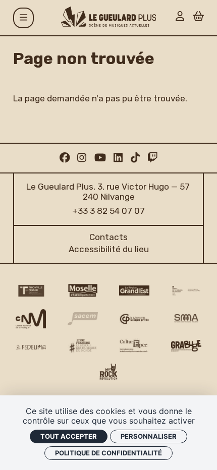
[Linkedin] (118, 158)
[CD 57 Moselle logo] (83, 290)
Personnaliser (149, 436)
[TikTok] (135, 158)
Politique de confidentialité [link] (108, 453)
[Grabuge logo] (186, 345)
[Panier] (198, 17)
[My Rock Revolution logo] (109, 373)
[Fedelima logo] (31, 346)
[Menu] (23, 18)
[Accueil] (108, 17)
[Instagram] (81, 158)
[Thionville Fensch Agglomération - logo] (31, 290)
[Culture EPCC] (134, 346)
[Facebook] (65, 158)
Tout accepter (68, 436)
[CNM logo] (31, 319)
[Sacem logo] (83, 318)
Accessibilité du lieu (109, 249)
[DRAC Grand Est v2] (186, 291)
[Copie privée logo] (134, 319)
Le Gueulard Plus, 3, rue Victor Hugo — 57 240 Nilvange (108, 192)
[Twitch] (152, 158)
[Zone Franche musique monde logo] (83, 346)
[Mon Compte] (180, 17)
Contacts (108, 237)
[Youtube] (100, 158)
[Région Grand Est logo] (134, 290)
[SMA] (186, 318)
